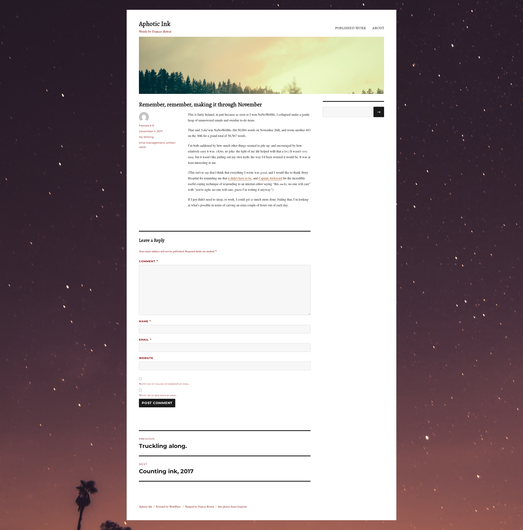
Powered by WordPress (168, 506)
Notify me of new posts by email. (158, 395)
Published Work (350, 28)
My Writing (146, 137)
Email (145, 339)
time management (152, 142)
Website (146, 358)
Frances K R (146, 125)
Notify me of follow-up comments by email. (164, 383)
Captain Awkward (270, 178)
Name (145, 321)
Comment (148, 261)
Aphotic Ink (154, 23)
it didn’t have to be (239, 178)
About (378, 28)
